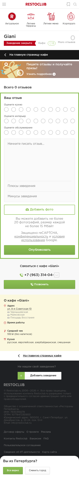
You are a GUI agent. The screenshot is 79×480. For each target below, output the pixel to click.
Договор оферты (14, 432)
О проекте (32, 432)
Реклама (46, 432)
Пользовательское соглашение (22, 445)
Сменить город (37, 470)
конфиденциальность (31, 236)
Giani (10, 37)
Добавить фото (41, 209)
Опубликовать (40, 249)
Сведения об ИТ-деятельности (22, 452)
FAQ (46, 439)
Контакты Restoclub (15, 439)
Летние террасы (31, 25)
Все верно (13, 470)
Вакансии (35, 439)
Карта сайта (49, 452)
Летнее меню (50, 24)
